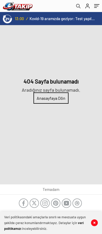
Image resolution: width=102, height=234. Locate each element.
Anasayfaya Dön (51, 98)
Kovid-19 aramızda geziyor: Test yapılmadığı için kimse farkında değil (63, 18)
